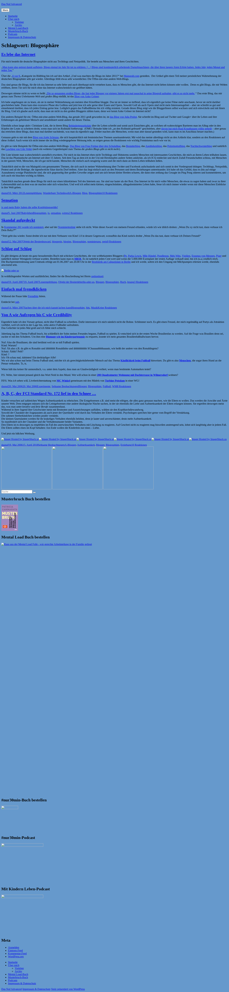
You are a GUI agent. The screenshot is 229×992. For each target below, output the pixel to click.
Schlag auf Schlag (16, 248)
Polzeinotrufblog (176, 146)
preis (104, 241)
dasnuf (4, 193)
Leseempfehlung (33, 193)
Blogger (100, 282)
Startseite (13, 16)
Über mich (13, 19)
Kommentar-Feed (17, 953)
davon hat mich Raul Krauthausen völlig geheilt (186, 128)
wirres (65, 213)
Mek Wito (175, 255)
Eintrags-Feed (15, 950)
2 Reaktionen (76, 213)
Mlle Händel (149, 255)
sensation (56, 213)
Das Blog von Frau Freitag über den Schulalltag (95, 146)
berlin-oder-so (87, 282)
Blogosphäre (95, 193)
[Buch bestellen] (10, 270)
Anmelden (13, 947)
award (47, 241)
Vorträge (19, 22)
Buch (123, 282)
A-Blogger (75, 193)
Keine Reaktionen (107, 307)
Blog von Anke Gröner (86, 96)
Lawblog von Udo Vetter (19, 149)
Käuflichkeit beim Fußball (135, 360)
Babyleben (27, 213)
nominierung (94, 241)
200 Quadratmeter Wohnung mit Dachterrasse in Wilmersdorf (132, 375)
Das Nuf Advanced (11, 4)
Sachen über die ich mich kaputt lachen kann (47, 307)
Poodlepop (163, 255)
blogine (67, 241)
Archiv (18, 25)
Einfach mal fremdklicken (23, 289)
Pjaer (218, 255)
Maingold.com (131, 76)
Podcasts (12, 34)
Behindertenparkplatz (80, 125)
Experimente (43, 386)
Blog (84, 193)
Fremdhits (33, 296)
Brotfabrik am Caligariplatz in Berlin (111, 261)
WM (114, 386)
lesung (130, 282)
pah (17, 302)
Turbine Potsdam (115, 380)
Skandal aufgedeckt (18, 220)
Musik (94, 307)
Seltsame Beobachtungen (65, 386)
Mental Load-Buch (18, 28)
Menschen (185, 360)
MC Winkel (63, 380)
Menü (5, 10)
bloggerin (57, 241)
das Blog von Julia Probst (123, 116)
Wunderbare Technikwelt (56, 193)
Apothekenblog (153, 146)
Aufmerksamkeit (86, 444)
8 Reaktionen (124, 386)
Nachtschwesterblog (201, 146)
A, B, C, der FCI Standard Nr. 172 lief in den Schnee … (48, 393)
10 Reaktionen (110, 193)
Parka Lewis (134, 255)
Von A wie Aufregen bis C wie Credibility (36, 315)
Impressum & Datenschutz (22, 37)
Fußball (107, 386)
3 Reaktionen (141, 282)
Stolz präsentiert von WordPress (68, 989)
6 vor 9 (16, 76)
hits (88, 307)
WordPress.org (16, 956)
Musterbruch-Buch (18, 31)
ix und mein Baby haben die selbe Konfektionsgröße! (29, 207)
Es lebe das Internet (18, 54)
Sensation (9, 200)
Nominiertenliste (66, 227)
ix (49, 213)
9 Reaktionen (114, 241)
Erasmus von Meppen (203, 255)
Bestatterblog (133, 146)
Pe (125, 255)
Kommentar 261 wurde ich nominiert (23, 227)
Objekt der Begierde (33, 241)
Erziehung (126, 444)
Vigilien (186, 255)
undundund (97, 276)
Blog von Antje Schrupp (46, 137)
